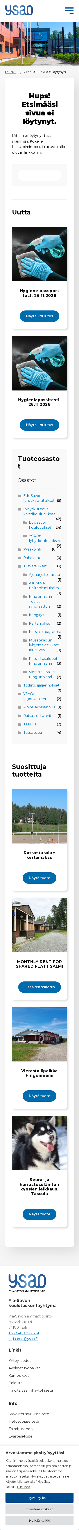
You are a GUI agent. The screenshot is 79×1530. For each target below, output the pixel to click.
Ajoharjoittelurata (44, 575)
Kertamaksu (39, 623)
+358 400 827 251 (24, 1333)
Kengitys (36, 615)
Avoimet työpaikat (24, 1368)
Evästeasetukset (39, 1509)
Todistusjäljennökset (41, 685)
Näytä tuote (39, 878)
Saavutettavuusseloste (29, 1414)
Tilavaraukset (35, 566)
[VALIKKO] (69, 10)
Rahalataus (33, 558)
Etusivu (10, 72)
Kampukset (19, 1375)
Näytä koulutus (39, 316)
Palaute (16, 1383)
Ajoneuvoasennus (39, 707)
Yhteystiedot (20, 1361)
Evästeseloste (20, 1436)
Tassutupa (32, 732)
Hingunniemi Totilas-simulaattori (40, 601)
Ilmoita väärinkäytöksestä (31, 1390)
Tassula (29, 724)
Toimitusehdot (21, 1429)
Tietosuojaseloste (24, 1421)
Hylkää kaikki (39, 1521)
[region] (39, 1488)
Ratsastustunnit (37, 716)
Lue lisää (23, 1487)
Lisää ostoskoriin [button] (39, 987)
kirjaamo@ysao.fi (23, 1339)
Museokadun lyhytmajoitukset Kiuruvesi (44, 645)
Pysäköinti (32, 549)
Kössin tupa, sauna (45, 632)
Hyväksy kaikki (39, 1498)
